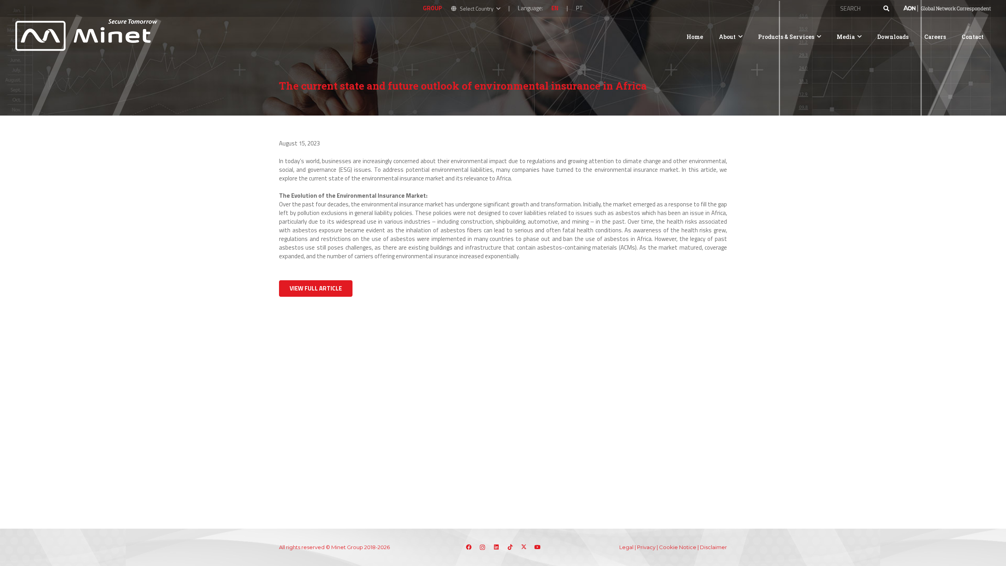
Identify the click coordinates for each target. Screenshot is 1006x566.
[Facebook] (468, 547)
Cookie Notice (677, 547)
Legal (626, 547)
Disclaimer (713, 547)
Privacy (646, 547)
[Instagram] (482, 547)
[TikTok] (510, 547)
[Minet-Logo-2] (87, 36)
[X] (524, 547)
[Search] (886, 8)
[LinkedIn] (496, 547)
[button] (475, 8)
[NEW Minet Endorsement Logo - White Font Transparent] (947, 9)
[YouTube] (537, 547)
